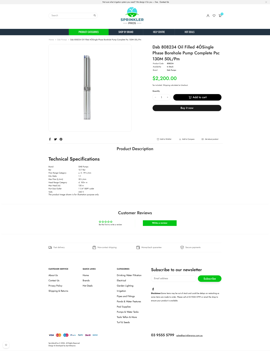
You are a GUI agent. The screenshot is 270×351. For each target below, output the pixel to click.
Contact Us (164, 2)
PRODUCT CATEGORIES (89, 32)
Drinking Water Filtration (129, 275)
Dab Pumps (62, 39)
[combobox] (73, 15)
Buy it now (187, 108)
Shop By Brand (125, 32)
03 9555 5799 (162, 335)
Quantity (156, 91)
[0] (220, 15)
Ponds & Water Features (129, 301)
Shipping (166, 85)
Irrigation (121, 291)
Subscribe (209, 278)
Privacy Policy (55, 285)
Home (51, 39)
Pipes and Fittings (126, 296)
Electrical (121, 280)
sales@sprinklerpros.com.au (189, 335)
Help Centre (159, 32)
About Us (53, 275)
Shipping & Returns (58, 291)
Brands (86, 280)
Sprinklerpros (71, 345)
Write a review (159, 223)
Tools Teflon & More (127, 317)
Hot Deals (189, 32)
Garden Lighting (125, 285)
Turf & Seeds (123, 322)
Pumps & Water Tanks (128, 312)
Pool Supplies (124, 306)
